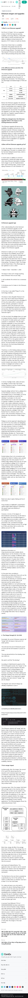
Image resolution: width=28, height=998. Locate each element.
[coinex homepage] (2, 2)
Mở (24, 2)
